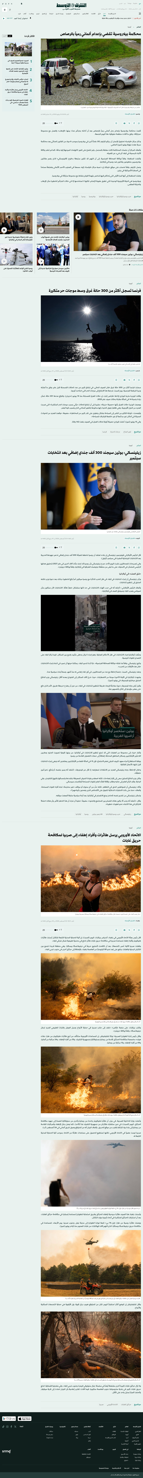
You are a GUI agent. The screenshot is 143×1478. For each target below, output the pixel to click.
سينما (89, 1438)
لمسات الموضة (49, 1438)
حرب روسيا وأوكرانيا (124, 196)
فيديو (37, 14)
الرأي (99, 14)
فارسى (120, 3)
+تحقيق (126, 1460)
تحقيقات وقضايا (124, 1457)
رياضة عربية (138, 1457)
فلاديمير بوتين (97, 814)
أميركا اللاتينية (124, 1444)
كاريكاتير (114, 1435)
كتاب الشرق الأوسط (110, 1438)
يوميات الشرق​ (59, 14)
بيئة (77, 1438)
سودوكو (88, 1457)
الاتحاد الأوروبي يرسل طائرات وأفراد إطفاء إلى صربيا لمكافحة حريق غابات (16, 92)
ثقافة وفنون (85, 14)
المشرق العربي (135, 1441)
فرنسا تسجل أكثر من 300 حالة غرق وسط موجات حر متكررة (95, 290)
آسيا (127, 1438)
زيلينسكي (127, 814)
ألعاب (24, 14)
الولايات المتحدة (124, 1431)
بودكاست (31, 14)
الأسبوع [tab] (5, 36)
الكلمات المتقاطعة (86, 1454)
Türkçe (129, 3)
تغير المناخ (127, 432)
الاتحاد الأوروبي (112, 1404)
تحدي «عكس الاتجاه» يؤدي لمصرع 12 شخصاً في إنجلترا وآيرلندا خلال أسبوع (16, 81)
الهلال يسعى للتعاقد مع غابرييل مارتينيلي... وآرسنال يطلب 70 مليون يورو (108, 18)
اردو (125, 3)
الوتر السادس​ (87, 1435)
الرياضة (51, 14)
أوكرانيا (75, 196)
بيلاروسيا (92, 196)
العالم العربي (138, 1431)
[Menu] (140, 14)
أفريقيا (126, 1441)
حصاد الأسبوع (124, 1454)
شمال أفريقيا (135, 1438)
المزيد (19, 14)
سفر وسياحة (49, 1435)
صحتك (76, 1431)
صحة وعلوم (77, 14)
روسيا (83, 196)
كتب (89, 1431)
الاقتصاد (93, 14)
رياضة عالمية (138, 1460)
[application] (91, 623)
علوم (77, 1435)
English (135, 3)
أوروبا (129, 27)
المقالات (114, 1431)
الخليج (137, 1435)
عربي (140, 3)
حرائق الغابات (126, 1404)
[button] (90, 622)
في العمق (44, 14)
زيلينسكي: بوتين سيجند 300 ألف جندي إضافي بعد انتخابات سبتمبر (112, 254)
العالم (104, 14)
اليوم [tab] (10, 36)
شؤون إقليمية (137, 1444)
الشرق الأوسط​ (112, 14)
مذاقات (51, 1431)
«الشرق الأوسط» (130, 114)
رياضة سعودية (137, 1454)
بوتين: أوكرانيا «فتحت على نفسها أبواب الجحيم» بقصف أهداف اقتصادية (17, 71)
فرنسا (104, 432)
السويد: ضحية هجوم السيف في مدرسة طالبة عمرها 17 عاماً (18, 62)
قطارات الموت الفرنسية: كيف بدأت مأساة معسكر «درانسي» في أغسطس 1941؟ (17, 102)
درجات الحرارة (115, 432)
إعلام (89, 1441)
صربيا (101, 1404)
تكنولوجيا (68, 14)
